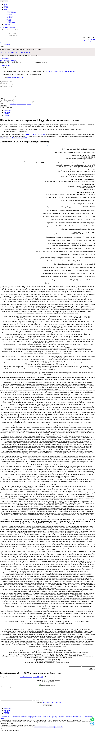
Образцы (10, 16)
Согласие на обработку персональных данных (57, 717)
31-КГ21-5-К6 (4, 52)
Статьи (9, 19)
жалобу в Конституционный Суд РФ (31, 677)
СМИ (9, 21)
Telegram (86, 39)
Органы (9, 17)
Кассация (7, 112)
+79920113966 (4, 58)
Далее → (3, 98)
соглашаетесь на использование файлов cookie (48, 727)
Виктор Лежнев (5, 44)
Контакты (7, 24)
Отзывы (10, 11)
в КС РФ (6, 114)
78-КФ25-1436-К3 (26, 52)
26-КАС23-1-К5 (15, 52)
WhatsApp (92, 39)
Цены (5, 4)
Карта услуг (11, 22)
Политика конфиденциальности (31, 717)
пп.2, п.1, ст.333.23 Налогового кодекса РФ (13, 138)
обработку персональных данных (20, 104)
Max (82, 39)
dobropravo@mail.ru (89, 41)
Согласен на (48, 702)
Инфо (5, 9)
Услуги (6, 6)
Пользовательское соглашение (10, 717)
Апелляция (7, 110)
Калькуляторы (11, 12)
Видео (6, 7)
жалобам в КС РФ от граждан (35, 134)
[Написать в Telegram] (92, 723)
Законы (9, 14)
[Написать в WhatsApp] (92, 719)
